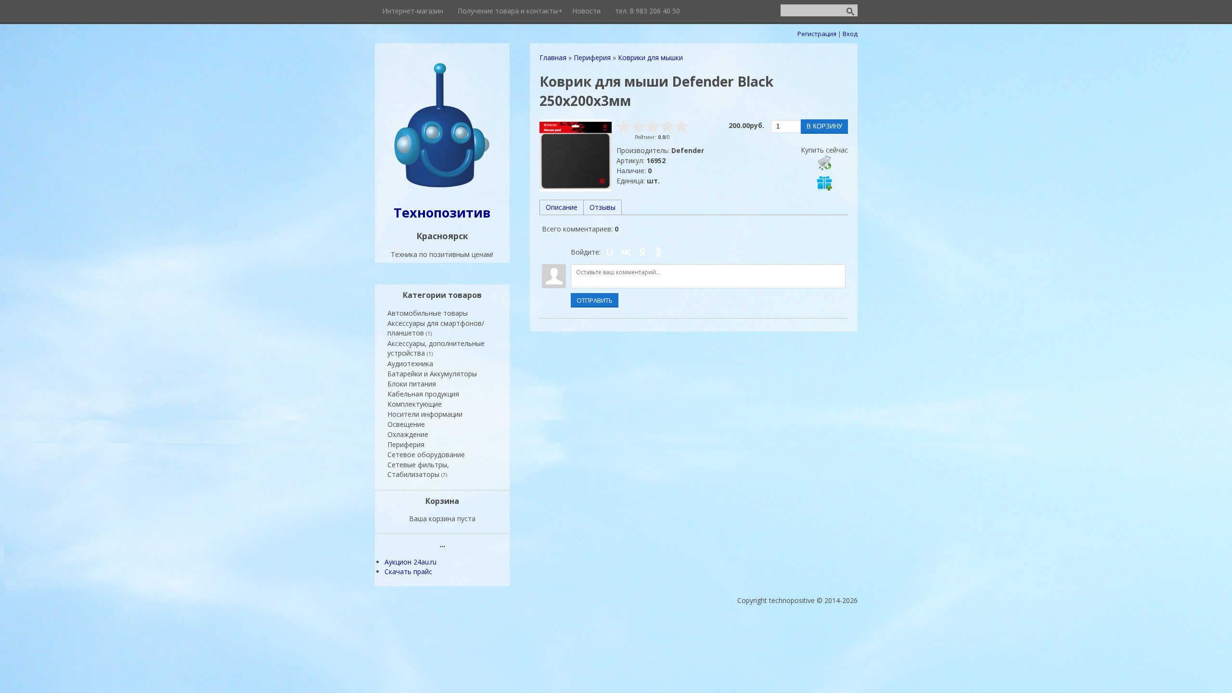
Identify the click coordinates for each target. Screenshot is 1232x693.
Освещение (406, 424)
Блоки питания (411, 383)
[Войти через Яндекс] (642, 252)
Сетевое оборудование (426, 454)
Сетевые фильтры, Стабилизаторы (418, 469)
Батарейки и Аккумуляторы (432, 373)
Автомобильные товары (427, 313)
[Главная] (442, 188)
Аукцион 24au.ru (410, 561)
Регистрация (816, 33)
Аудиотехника (410, 363)
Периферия (405, 444)
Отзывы (603, 207)
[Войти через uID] (610, 252)
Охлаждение (407, 434)
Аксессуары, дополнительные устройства (436, 348)
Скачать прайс (408, 571)
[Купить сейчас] (824, 162)
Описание (562, 207)
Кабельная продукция (423, 393)
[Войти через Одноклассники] (659, 252)
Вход (850, 33)
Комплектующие (414, 404)
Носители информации (424, 414)
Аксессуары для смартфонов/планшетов (435, 328)
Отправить (595, 300)
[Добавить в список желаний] (824, 182)
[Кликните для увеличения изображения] (575, 155)
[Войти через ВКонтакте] (626, 252)
